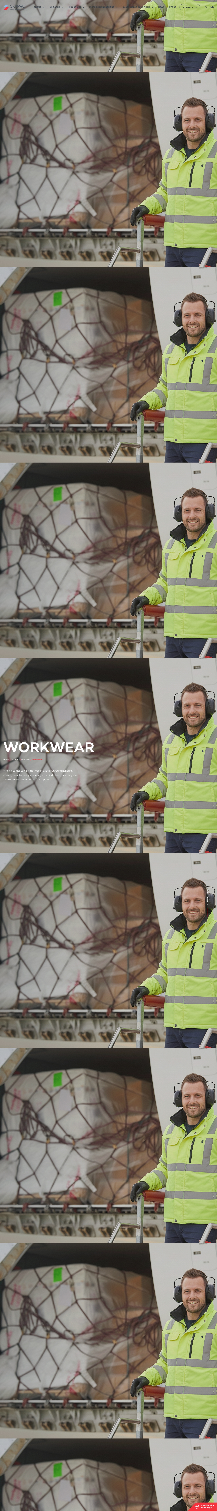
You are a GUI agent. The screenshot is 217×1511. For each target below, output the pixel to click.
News (161, 7)
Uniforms (55, 7)
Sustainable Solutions (136, 7)
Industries (74, 7)
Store (172, 7)
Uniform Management (101, 7)
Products (25, 759)
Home (6, 759)
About (37, 7)
